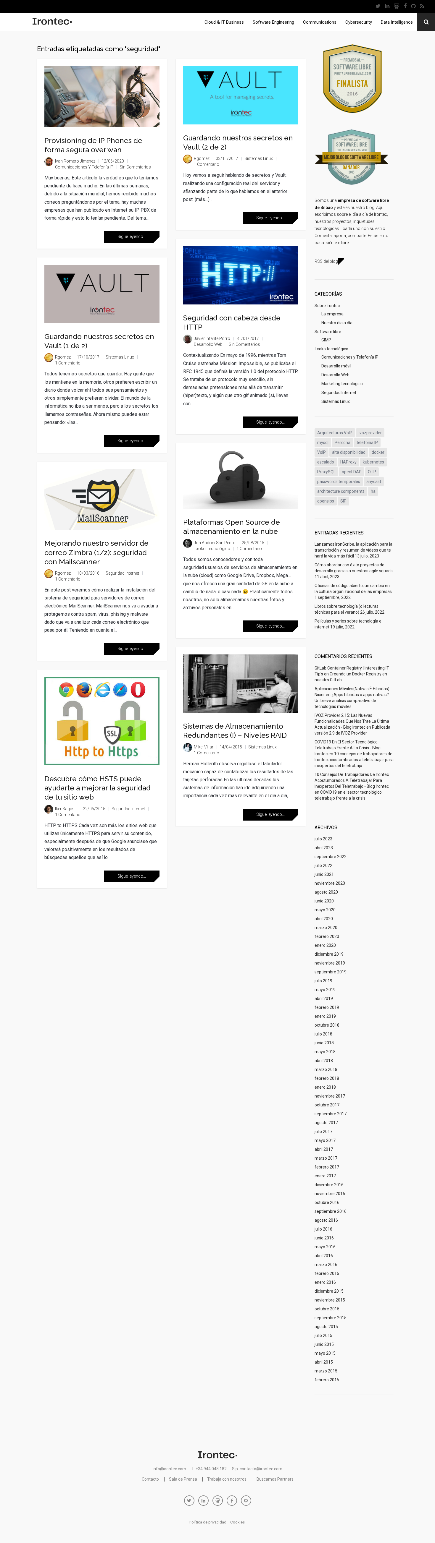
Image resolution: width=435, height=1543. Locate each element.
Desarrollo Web (208, 344)
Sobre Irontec (327, 305)
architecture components (341, 491)
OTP (372, 471)
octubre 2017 (327, 1105)
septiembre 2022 (331, 856)
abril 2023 (324, 847)
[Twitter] (378, 6)
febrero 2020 (327, 936)
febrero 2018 (327, 1078)
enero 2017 (325, 1176)
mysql (322, 442)
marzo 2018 (326, 1069)
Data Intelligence (397, 22)
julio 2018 (323, 1034)
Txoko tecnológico (212, 548)
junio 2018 (324, 1042)
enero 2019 (325, 1016)
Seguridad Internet (122, 573)
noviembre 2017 (330, 1096)
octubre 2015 (327, 1309)
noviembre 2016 (330, 1193)
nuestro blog (362, 207)
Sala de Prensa (183, 1479)
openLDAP (352, 471)
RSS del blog (326, 261)
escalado (325, 462)
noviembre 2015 (330, 1300)
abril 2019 (324, 998)
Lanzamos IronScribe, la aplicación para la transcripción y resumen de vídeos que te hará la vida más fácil (353, 550)
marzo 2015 (326, 1371)
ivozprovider (370, 432)
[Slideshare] (396, 6)
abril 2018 (324, 1060)
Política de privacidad (207, 1522)
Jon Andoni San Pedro (215, 542)
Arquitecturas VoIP (334, 432)
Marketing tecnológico (342, 383)
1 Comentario (67, 363)
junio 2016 (324, 1238)
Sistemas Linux (120, 357)
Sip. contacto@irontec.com (257, 1468)
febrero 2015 (327, 1379)
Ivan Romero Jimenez (75, 161)
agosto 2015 (326, 1326)
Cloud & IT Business (224, 22)
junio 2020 (324, 901)
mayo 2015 (325, 1353)
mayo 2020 (325, 909)
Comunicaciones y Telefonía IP (84, 167)
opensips (325, 501)
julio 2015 (323, 1335)
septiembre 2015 (331, 1317)
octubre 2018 (327, 1025)
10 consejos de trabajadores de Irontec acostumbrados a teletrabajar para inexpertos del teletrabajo (354, 759)
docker (378, 452)
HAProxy (348, 462)
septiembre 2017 (331, 1113)
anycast (373, 481)
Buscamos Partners (275, 1479)
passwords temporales (338, 481)
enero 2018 (325, 1087)
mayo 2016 (325, 1246)
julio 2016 (323, 1229)
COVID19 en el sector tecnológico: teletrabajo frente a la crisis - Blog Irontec (348, 748)
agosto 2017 (326, 1122)
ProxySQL (326, 471)
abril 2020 (324, 918)
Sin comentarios (135, 167)
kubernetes (373, 462)
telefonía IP (367, 442)
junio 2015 (324, 1344)
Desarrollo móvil (336, 366)
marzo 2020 (326, 927)
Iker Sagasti (66, 808)
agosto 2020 (326, 892)
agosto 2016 (326, 1220)
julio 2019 (323, 980)
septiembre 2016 (331, 1211)
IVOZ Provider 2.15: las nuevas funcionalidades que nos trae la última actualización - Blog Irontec (352, 721)
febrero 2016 (327, 1273)
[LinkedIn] (387, 6)
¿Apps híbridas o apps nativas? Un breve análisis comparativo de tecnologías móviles (352, 700)
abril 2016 (324, 1255)
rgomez (63, 357)
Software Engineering (273, 22)
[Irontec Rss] (422, 6)
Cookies (237, 1522)
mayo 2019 (325, 989)
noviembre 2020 (330, 883)
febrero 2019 (327, 1007)
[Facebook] (405, 6)
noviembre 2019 (330, 963)
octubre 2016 (327, 1202)
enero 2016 (325, 1282)
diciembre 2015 (329, 1291)
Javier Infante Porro (212, 338)
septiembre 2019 (331, 972)
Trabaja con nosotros (226, 1479)
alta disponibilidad (348, 452)
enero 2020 (325, 945)
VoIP (321, 452)
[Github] (413, 6)
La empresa (332, 314)
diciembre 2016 (329, 1184)
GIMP (326, 340)
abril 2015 (324, 1362)
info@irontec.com (169, 1468)
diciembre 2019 (329, 954)
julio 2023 (323, 839)
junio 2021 (324, 874)
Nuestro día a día (336, 322)
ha (373, 491)
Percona (342, 442)
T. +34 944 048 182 (209, 1468)
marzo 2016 (326, 1264)
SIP (343, 501)
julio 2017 (323, 1131)
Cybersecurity (358, 22)
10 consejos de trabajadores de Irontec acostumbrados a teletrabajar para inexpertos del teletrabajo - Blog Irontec (352, 780)
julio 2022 (323, 865)
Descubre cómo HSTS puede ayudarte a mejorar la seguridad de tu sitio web (97, 787)
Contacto (150, 1479)
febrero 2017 (327, 1167)
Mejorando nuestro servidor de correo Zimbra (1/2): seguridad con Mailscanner (96, 552)
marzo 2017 (326, 1158)
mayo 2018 (325, 1051)
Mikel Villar (203, 747)
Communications (319, 22)
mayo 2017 (325, 1140)
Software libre (328, 331)
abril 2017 (324, 1149)
